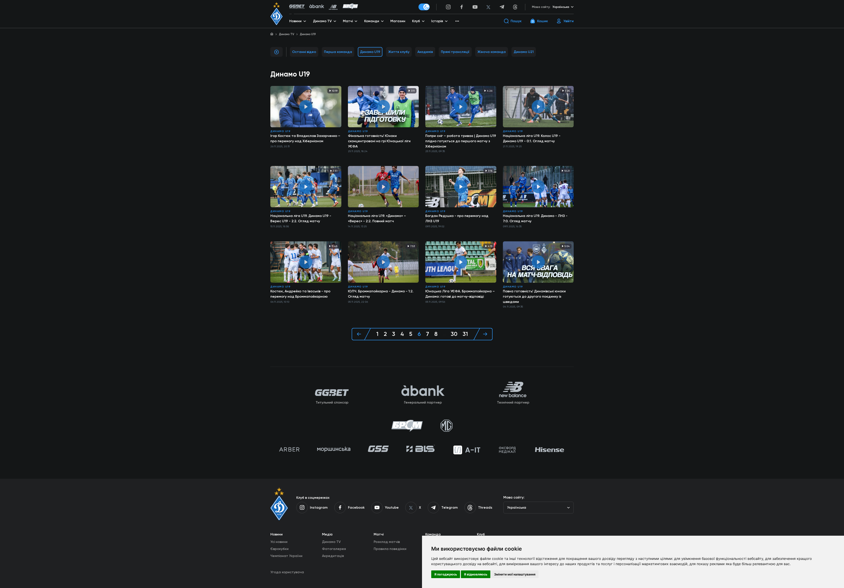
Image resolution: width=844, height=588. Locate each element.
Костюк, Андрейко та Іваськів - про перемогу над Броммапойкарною (300, 294)
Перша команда (338, 52)
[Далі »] (483, 334)
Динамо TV (286, 34)
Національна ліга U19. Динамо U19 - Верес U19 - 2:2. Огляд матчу (300, 218)
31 (465, 334)
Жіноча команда (491, 52)
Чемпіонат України (286, 556)
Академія (425, 52)
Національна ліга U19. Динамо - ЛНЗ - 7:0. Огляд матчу (535, 218)
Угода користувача (287, 572)
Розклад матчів (387, 542)
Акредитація (333, 556)
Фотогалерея (334, 549)
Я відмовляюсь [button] (475, 574)
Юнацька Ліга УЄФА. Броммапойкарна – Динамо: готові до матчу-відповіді (460, 294)
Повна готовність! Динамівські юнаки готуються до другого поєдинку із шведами (534, 296)
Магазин (397, 21)
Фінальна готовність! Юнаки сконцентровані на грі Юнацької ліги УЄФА (379, 141)
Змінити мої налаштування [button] (514, 574)
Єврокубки (279, 549)
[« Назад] (361, 334)
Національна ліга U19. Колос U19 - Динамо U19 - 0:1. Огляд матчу (531, 138)
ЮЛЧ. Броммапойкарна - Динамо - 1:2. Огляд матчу (380, 294)
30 (454, 334)
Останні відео (304, 52)
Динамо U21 (524, 52)
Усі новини (278, 542)
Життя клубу (398, 52)
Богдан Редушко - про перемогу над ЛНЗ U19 (456, 218)
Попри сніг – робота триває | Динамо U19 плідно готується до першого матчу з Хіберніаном (460, 141)
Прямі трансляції (455, 52)
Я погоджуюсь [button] (445, 574)
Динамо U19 (370, 52)
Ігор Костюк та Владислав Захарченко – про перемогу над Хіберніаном (305, 138)
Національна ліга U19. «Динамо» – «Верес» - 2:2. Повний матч (377, 218)
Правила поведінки (390, 549)
